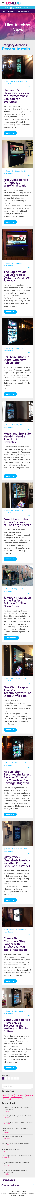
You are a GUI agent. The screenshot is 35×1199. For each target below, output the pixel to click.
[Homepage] (13, 3)
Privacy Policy (15, 1191)
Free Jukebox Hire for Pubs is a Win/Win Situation (16, 182)
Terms (24, 1191)
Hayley (8, 930)
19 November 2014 (21, 930)
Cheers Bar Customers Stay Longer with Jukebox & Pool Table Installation (15, 944)
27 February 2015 (20, 678)
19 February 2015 (20, 763)
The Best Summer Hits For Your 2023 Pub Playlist (17, 1122)
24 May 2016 (18, 425)
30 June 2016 (18, 348)
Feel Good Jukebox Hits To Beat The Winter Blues (17, 1156)
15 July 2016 (18, 263)
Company (20, 1095)
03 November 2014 (20, 1011)
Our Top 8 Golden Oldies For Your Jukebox (15, 1143)
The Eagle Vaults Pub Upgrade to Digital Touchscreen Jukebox (17, 276)
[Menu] (3, 3)
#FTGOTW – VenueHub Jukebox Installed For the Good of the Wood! (17, 862)
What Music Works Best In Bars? (12, 1137)
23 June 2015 (18, 510)
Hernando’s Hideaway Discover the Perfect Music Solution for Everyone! (16, 96)
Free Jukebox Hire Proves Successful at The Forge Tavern (17, 522)
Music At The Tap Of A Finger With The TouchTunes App (14, 1171)
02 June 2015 (18, 589)
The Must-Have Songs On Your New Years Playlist (15, 1163)
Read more (10, 133)
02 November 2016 (20, 81)
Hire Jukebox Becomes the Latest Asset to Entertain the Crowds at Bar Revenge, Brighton (17, 777)
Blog (12, 1095)
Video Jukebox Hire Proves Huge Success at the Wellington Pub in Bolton (17, 1025)
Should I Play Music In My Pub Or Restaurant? (16, 1116)
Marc (7, 81)
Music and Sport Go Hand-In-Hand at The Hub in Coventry (17, 438)
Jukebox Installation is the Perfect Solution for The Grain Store (17, 602)
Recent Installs (8, 84)
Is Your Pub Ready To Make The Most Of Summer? (15, 1129)
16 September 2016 (20, 171)
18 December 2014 (20, 849)
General (28, 1095)
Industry (5, 1099)
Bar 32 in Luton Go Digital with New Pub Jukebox (16, 360)
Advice (5, 1095)
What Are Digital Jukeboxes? (11, 1149)
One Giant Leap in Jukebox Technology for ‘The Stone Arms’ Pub (17, 692)
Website (13, 1195)
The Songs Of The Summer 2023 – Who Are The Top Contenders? (17, 1108)
